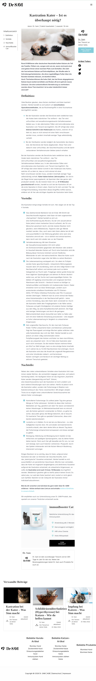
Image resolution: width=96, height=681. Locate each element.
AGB (48, 673)
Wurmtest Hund (86, 649)
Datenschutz (56, 673)
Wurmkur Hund (35, 646)
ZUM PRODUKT (62, 543)
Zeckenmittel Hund (35, 649)
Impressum (67, 673)
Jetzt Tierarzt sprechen (86, 50)
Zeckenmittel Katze (60, 649)
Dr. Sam (27, 553)
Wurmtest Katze (86, 652)
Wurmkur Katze (60, 646)
